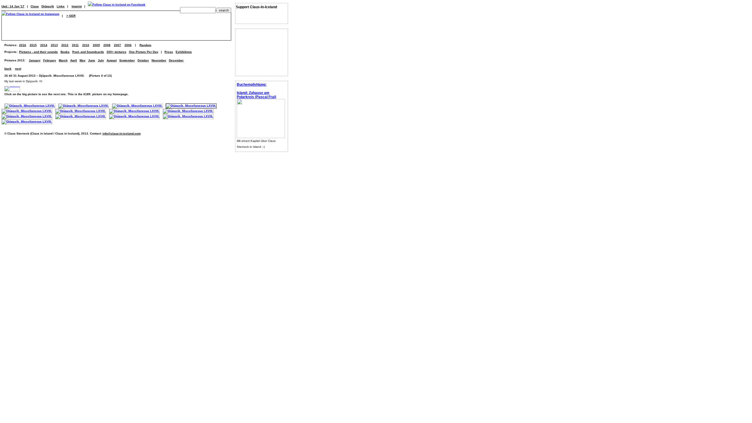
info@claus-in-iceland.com (122, 133)
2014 (43, 45)
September (127, 60)
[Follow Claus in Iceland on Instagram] (30, 15)
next (18, 68)
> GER (70, 15)
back (7, 68)
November (159, 60)
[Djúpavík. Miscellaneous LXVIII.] (29, 105)
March (63, 60)
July (101, 60)
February (49, 60)
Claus (35, 6)
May (82, 60)
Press (168, 51)
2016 (22, 45)
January (35, 60)
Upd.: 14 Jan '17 (12, 6)
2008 (106, 45)
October (143, 60)
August (112, 60)
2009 (96, 45)
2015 (33, 45)
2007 (117, 45)
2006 (128, 45)
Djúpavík (47, 6)
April (73, 60)
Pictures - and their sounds (38, 51)
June (91, 60)
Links (61, 6)
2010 (85, 45)
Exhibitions (184, 51)
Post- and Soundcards (88, 51)
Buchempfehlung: (251, 85)
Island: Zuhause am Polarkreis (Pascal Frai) (256, 95)
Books (65, 51)
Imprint (77, 6)
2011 (75, 45)
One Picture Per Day (143, 51)
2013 (54, 45)
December (176, 60)
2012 (64, 45)
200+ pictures (116, 51)
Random (145, 45)
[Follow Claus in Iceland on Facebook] (116, 6)
